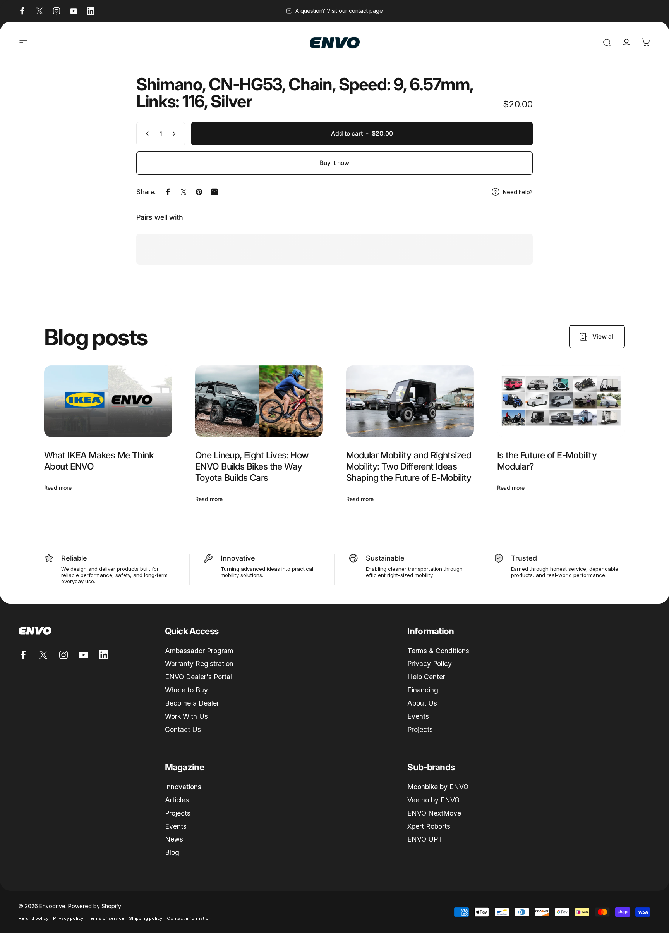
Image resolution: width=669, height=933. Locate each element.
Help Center (426, 677)
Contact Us (183, 729)
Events (418, 716)
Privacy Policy (429, 663)
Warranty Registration (199, 663)
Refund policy (33, 918)
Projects (420, 729)
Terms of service (106, 918)
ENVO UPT (425, 839)
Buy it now (334, 163)
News (174, 839)
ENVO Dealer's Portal (198, 677)
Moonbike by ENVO (437, 787)
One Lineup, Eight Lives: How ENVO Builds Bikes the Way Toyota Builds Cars (252, 466)
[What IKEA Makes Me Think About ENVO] (108, 401)
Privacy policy (68, 918)
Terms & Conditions (438, 651)
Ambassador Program (199, 651)
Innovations (183, 787)
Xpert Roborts (428, 826)
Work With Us (186, 716)
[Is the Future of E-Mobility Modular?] (561, 401)
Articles (177, 800)
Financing (422, 690)
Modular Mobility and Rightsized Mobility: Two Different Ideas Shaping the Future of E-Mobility (408, 466)
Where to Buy (186, 690)
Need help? (518, 192)
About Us (422, 703)
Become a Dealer (192, 703)
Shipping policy (145, 918)
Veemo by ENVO (433, 800)
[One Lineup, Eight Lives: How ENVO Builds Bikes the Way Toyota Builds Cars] (259, 401)
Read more (58, 487)
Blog (172, 852)
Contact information (189, 918)
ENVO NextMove (434, 813)
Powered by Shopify (94, 906)
